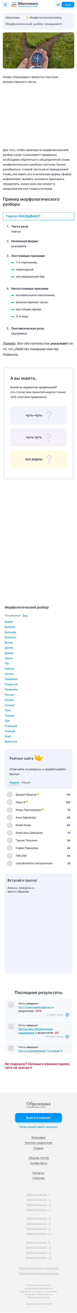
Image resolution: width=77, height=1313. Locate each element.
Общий (25, 782)
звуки (8, 658)
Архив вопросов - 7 (38, 1228)
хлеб (8, 736)
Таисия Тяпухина (26, 840)
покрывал (11, 679)
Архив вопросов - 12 (38, 1257)
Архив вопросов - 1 (38, 1194)
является (11, 741)
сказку (9, 699)
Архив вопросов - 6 (38, 1223)
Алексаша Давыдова (29, 832)
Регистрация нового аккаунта (38, 1126)
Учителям (39, 1178)
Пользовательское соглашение (38, 1268)
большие (10, 632)
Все (25, 615)
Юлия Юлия (23, 825)
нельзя (9, 668)
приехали (11, 689)
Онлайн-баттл (38, 1163)
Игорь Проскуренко (28, 809)
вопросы (10, 637)
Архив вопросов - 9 (38, 1242)
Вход (67, 4)
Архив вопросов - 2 (38, 1199)
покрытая (11, 684)
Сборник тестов (38, 1157)
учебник (10, 731)
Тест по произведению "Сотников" (39, 1050)
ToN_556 (21, 855)
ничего (9, 673)
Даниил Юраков (26, 794)
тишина (9, 715)
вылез (9, 642)
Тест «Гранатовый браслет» (35, 1007)
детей (9, 647)
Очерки (38, 1148)
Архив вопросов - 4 (38, 1209)
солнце (9, 705)
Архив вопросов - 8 (38, 1233)
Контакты (38, 1172)
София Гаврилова (27, 848)
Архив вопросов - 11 (38, 1252)
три (7, 720)
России (9, 694)
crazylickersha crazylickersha (34, 863)
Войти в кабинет (38, 1118)
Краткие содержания (38, 1142)
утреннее (11, 725)
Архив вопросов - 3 (38, 1204)
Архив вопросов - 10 (38, 1247)
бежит (9, 621)
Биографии (38, 1137)
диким (9, 652)
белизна (10, 626)
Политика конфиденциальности (38, 1273)
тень (8, 710)
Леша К (20, 802)
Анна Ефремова (26, 817)
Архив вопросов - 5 (38, 1218)
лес (7, 663)
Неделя (14, 782)
